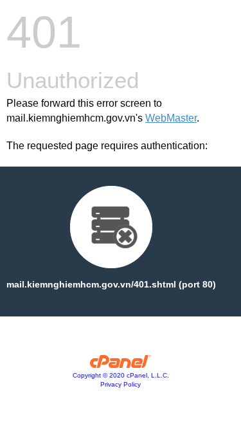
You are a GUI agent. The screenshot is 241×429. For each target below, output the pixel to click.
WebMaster (171, 118)
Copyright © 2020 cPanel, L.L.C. (121, 375)
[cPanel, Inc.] (120, 365)
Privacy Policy (120, 384)
